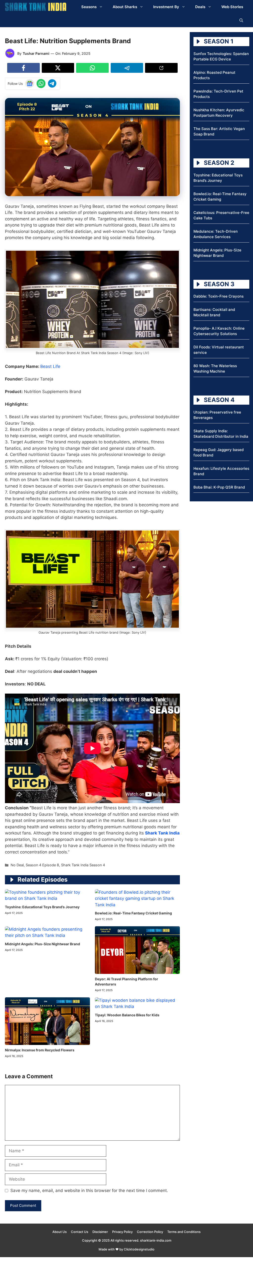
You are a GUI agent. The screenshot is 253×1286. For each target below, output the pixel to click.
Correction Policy (150, 1232)
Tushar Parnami (36, 53)
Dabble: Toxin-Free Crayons (218, 296)
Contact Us (79, 1232)
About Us (59, 1232)
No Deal (17, 865)
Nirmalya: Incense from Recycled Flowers (39, 1050)
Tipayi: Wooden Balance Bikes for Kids (127, 1015)
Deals (200, 6)
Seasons (89, 6)
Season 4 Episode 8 (42, 865)
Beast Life (50, 366)
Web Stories (232, 6)
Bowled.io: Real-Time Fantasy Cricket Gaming (133, 913)
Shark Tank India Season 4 (83, 865)
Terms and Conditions (184, 1232)
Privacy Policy (122, 1232)
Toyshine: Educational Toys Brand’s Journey (42, 907)
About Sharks (125, 6)
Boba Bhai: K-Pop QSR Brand (219, 487)
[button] (241, 20)
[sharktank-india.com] (35, 7)
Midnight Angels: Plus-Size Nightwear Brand (42, 944)
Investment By (166, 6)
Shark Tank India (162, 833)
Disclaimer (100, 1232)
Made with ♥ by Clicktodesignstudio (126, 1249)
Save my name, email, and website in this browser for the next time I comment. (89, 1190)
